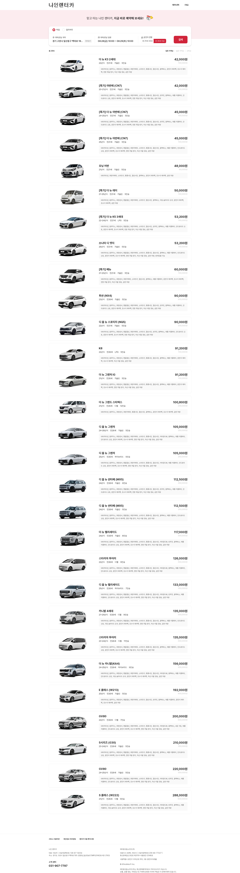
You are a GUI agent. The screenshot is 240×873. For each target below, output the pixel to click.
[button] (116, 39)
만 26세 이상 (159, 41)
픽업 (58, 30)
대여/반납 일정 (105, 37)
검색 (180, 39)
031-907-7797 (58, 865)
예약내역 (175, 5)
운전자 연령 (148, 37)
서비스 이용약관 (54, 839)
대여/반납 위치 (60, 37)
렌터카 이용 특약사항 (87, 839)
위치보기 (88, 41)
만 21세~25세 (147, 41)
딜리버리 (69, 30)
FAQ (186, 5)
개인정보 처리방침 (69, 839)
